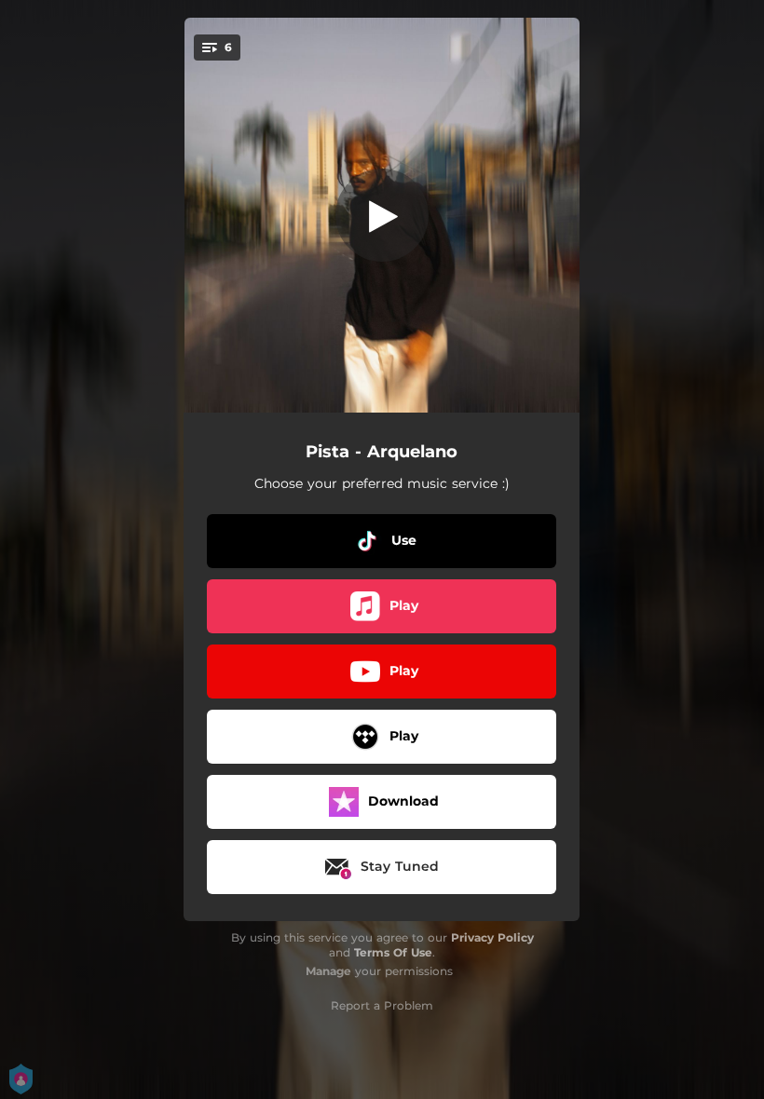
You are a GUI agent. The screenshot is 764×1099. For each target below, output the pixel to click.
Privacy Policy (492, 937)
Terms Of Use (393, 952)
